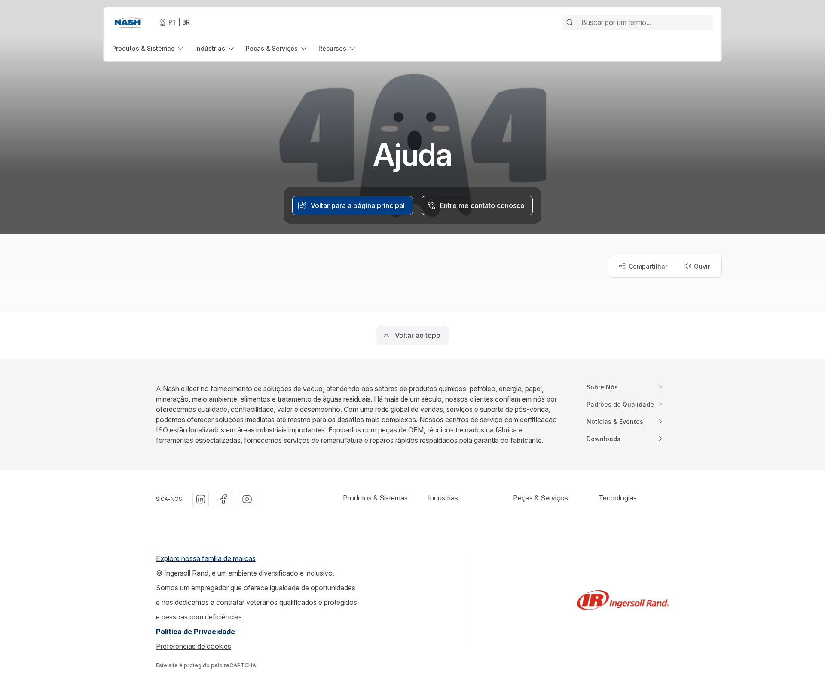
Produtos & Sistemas (375, 498)
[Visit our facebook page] (224, 499)
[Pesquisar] (570, 22)
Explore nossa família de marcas (206, 558)
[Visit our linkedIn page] (200, 499)
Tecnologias (618, 498)
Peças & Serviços (540, 498)
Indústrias (443, 498)
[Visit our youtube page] (247, 499)
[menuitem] (148, 48)
